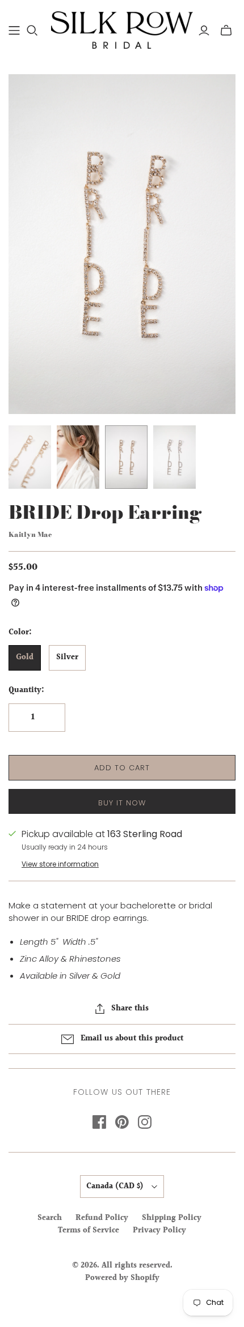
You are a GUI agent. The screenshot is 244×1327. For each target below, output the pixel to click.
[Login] (204, 30)
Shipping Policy (171, 1218)
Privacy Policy (159, 1230)
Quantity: (26, 691)
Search (49, 1218)
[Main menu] (14, 30)
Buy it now (122, 802)
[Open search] (32, 30)
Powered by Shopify (122, 1278)
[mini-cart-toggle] (226, 30)
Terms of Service (88, 1230)
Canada (115, 1186)
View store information (60, 864)
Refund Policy (101, 1218)
